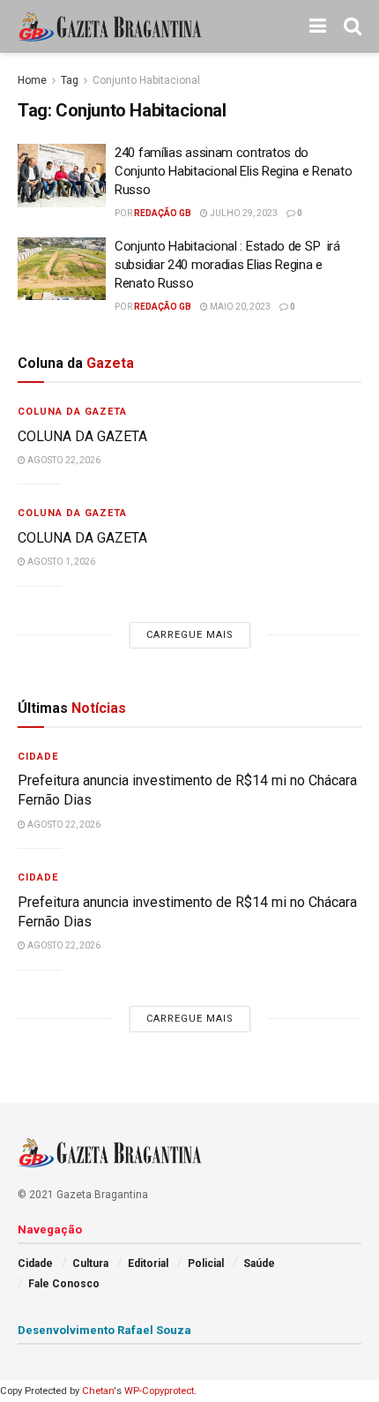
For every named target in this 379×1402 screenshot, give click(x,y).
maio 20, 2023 (239, 306)
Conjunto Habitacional (146, 80)
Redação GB (162, 213)
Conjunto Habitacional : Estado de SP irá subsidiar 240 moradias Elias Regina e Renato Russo (227, 264)
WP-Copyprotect (159, 1391)
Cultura (90, 1263)
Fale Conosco (64, 1284)
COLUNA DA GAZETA (82, 436)
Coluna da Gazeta (72, 411)
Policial (206, 1263)
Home (32, 80)
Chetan (98, 1391)
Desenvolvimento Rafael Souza (104, 1330)
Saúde (259, 1263)
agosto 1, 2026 (60, 561)
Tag (69, 80)
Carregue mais (190, 635)
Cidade (38, 756)
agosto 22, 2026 (63, 460)
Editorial (148, 1263)
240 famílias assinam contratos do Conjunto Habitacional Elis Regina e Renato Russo (233, 171)
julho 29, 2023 (243, 213)
